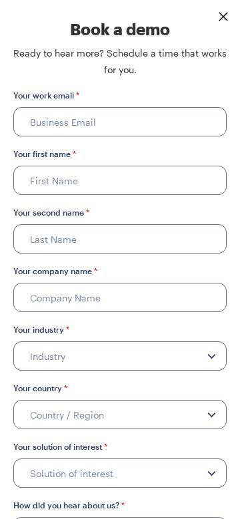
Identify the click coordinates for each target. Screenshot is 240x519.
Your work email (46, 95)
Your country (40, 388)
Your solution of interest (60, 446)
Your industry (41, 329)
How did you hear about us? (69, 505)
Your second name (51, 212)
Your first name (44, 153)
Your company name (55, 270)
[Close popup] (223, 17)
